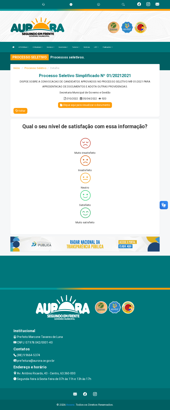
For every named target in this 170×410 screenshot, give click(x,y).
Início (16, 68)
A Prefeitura (23, 47)
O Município (37, 47)
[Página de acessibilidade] (98, 4)
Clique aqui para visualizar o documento (86, 105)
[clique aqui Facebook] (85, 394)
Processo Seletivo (35, 68)
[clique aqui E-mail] (75, 394)
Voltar (21, 110)
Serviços (50, 47)
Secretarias (62, 47)
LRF (95, 47)
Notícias (87, 47)
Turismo (75, 47)
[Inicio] (13, 47)
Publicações (107, 47)
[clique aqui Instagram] (95, 394)
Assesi (70, 404)
